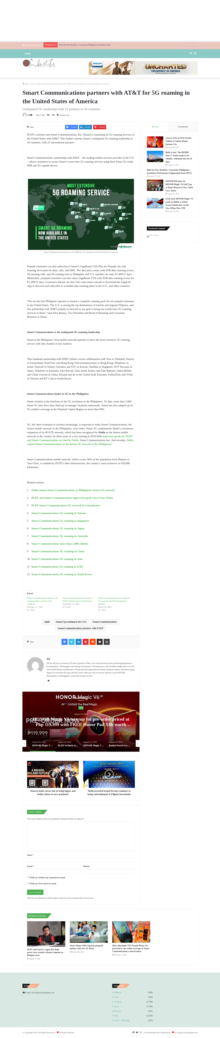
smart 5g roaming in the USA (72, 622)
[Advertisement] (110, 21)
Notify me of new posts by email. (42, 883)
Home (28, 53)
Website (86, 866)
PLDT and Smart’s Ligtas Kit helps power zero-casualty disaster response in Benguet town (45, 952)
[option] (80, 722)
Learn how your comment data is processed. (76, 898)
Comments (183, 126)
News (116, 1006)
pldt (48, 622)
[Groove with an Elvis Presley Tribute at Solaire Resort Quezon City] (155, 142)
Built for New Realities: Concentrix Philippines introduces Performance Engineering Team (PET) (98, 45)
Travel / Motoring (121, 1020)
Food (116, 997)
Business (117, 992)
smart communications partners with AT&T (81, 628)
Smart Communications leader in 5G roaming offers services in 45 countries (42, 601)
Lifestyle (118, 1002)
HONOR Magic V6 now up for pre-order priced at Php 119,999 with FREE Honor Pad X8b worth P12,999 (81, 724)
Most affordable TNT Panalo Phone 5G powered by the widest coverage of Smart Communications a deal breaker (131, 948)
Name (30, 855)
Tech (33, 84)
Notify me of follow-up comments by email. (47, 877)
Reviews (117, 1011)
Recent (155, 126)
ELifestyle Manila (66, 1032)
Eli (29, 115)
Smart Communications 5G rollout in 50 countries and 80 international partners (114, 601)
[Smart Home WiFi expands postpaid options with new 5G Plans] (89, 932)
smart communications (105, 622)
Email (30, 866)
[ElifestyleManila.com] (38, 62)
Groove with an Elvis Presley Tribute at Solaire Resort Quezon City (179, 141)
